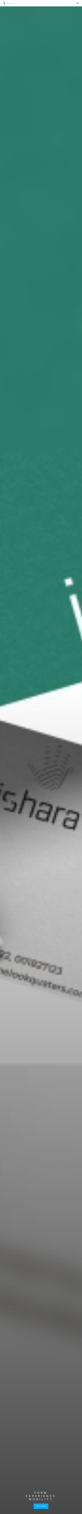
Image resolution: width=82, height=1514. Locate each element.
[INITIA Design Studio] (8, 3)
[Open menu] (77, 3)
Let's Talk (41, 1506)
